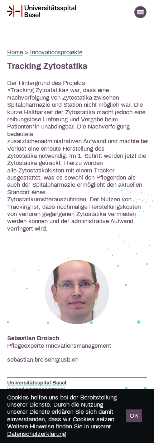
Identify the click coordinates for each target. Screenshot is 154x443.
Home (15, 52)
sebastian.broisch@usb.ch (42, 359)
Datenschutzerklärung (36, 434)
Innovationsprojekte (56, 52)
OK (134, 415)
